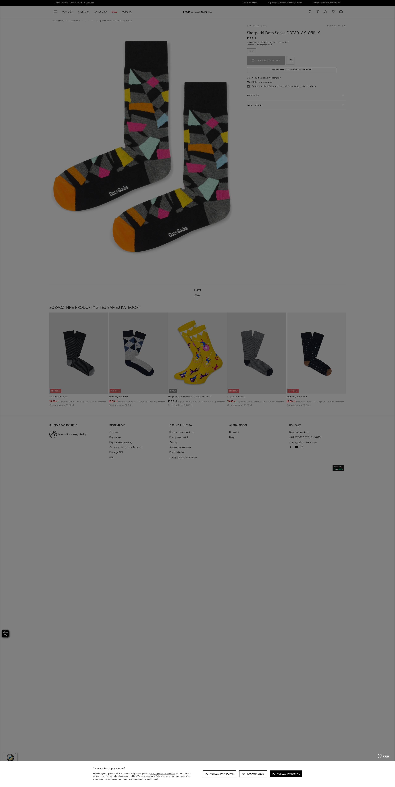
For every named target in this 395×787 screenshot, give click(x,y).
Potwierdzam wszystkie (286, 773)
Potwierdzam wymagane (220, 773)
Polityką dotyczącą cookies (162, 773)
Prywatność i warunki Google (146, 779)
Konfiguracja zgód (253, 773)
